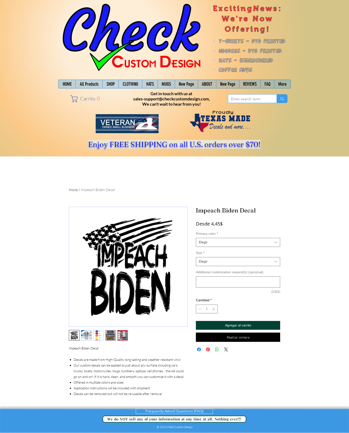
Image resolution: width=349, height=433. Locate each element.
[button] (84, 98)
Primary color (207, 233)
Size (200, 253)
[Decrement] (200, 309)
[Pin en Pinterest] (208, 349)
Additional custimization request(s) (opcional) (229, 272)
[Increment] (214, 309)
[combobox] (238, 242)
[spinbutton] (207, 309)
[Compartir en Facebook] (199, 349)
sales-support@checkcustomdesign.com (171, 98)
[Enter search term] (282, 98)
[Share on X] (226, 349)
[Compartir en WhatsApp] (217, 349)
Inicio (73, 189)
